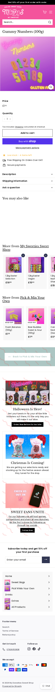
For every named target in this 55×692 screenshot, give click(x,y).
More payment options (27, 147)
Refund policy (9, 634)
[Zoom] (50, 87)
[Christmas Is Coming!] (27, 446)
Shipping (19, 127)
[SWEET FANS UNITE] (28, 496)
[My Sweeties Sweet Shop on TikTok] (39, 648)
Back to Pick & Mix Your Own (29, 356)
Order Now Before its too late (27, 424)
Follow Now (27, 530)
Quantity (7, 113)
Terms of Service (10, 630)
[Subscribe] (46, 560)
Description (9, 174)
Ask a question (11, 187)
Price (5, 101)
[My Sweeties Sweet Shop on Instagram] (29, 648)
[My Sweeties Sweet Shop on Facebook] (34, 648)
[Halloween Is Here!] (28, 393)
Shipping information (14, 180)
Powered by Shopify (12, 686)
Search (5, 627)
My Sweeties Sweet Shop (25, 248)
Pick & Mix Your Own (23, 299)
